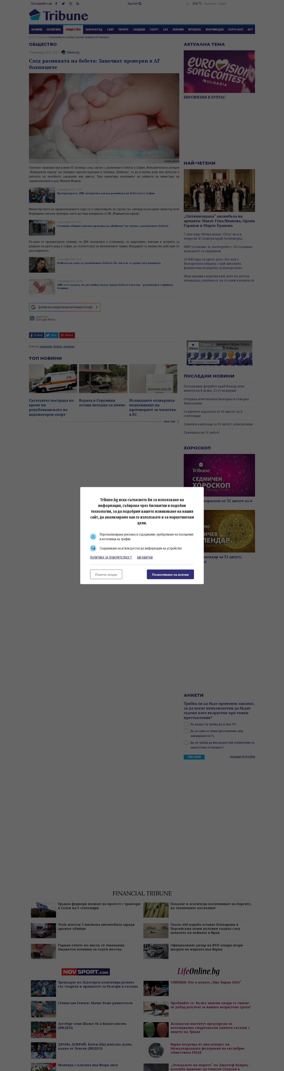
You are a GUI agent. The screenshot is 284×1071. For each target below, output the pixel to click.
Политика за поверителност (111, 557)
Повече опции (106, 574)
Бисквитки (145, 557)
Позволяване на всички (170, 574)
